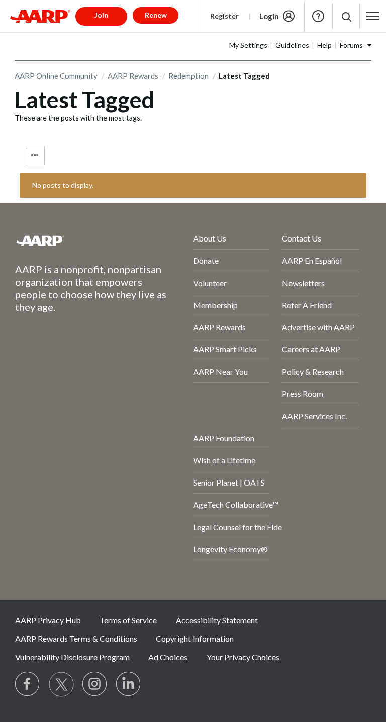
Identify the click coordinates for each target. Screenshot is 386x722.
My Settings (248, 45)
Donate (206, 260)
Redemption (188, 75)
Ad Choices (167, 657)
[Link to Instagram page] (95, 684)
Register (224, 16)
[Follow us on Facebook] (27, 684)
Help (318, 16)
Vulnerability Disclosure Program (72, 657)
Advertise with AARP (318, 327)
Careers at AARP (311, 349)
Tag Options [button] (35, 155)
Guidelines (292, 45)
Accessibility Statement (217, 620)
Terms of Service (128, 620)
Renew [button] (156, 15)
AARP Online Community (56, 75)
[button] (346, 16)
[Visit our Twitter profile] (61, 684)
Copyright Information (195, 638)
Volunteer (210, 283)
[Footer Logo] (77, 240)
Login (269, 16)
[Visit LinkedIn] (128, 684)
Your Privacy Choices (243, 657)
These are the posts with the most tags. (78, 117)
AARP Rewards (133, 75)
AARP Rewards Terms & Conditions (76, 638)
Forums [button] (351, 45)
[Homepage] (40, 16)
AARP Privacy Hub (48, 620)
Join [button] (101, 15)
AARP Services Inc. (314, 416)
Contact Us (301, 238)
